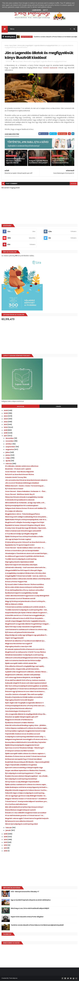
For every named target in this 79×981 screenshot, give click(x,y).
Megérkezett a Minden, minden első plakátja (22, 675)
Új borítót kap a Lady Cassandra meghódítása (23, 627)
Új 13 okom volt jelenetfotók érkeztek (19, 632)
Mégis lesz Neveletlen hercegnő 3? (18, 644)
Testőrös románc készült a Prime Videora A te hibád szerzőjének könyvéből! (51, 37)
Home (6, 45)
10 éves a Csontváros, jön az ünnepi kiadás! (22, 551)
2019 (6, 430)
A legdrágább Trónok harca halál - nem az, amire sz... (26, 576)
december (10, 438)
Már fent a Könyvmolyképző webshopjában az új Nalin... (27, 686)
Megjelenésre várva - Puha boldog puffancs (22, 514)
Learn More (36, 10)
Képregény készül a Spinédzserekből (19, 562)
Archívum (20, 406)
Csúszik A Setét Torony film (16, 477)
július (8, 452)
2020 (6, 427)
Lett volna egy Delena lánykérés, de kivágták (22, 677)
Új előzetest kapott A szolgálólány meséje (21, 593)
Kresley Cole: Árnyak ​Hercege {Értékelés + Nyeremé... (26, 528)
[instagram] (65, 978)
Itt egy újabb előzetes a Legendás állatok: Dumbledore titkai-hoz (60, 161)
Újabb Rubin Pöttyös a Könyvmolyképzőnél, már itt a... (26, 520)
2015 (6, 837)
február (9, 828)
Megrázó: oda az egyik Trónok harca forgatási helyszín (27, 818)
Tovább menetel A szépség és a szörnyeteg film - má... (26, 610)
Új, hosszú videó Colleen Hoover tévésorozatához (24, 584)
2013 (6, 842)
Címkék (58, 406)
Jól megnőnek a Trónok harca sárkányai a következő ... (27, 689)
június (8, 455)
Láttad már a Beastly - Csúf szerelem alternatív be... (25, 567)
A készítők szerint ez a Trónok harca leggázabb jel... (25, 615)
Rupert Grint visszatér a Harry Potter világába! (27, 917)
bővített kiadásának (50, 68)
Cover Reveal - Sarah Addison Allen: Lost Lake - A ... (25, 548)
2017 (6, 436)
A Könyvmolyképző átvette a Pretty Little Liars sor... (25, 706)
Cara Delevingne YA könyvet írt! (17, 711)
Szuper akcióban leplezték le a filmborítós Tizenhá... (25, 770)
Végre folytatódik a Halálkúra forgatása (21, 765)
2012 (6, 845)
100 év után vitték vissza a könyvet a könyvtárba (24, 587)
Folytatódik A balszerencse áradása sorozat (22, 734)
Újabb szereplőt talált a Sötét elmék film (21, 663)
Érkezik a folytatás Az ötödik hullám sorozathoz (24, 697)
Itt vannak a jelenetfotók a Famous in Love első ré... (25, 649)
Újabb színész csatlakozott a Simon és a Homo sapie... (26, 784)
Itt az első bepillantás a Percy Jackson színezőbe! (24, 590)
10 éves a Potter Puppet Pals (16, 582)
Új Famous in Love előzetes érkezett (19, 821)
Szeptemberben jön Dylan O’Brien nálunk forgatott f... (26, 613)
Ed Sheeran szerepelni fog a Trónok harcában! (23, 759)
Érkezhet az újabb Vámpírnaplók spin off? (21, 717)
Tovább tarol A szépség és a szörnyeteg (20, 559)
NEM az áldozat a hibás (14, 604)
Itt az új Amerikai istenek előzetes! (18, 708)
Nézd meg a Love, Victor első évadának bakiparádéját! (30, 908)
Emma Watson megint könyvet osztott (20, 810)
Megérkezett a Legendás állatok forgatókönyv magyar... (27, 624)
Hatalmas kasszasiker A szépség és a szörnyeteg (24, 655)
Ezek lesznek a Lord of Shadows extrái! (20, 598)
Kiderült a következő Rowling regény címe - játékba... (26, 725)
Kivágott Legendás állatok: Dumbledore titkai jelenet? (38, 162)
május (8, 458)
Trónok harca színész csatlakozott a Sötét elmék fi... (25, 607)
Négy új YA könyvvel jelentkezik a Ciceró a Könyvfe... (25, 601)
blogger (73, 183)
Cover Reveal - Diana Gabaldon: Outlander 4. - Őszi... (25, 491)
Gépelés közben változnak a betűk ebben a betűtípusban (27, 579)
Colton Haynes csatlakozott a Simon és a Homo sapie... (26, 728)
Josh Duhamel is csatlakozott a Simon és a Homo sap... (26, 629)
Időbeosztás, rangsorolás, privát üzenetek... (22, 669)
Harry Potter (13, 45)
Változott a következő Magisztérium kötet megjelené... (26, 658)
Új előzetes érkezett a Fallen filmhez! (19, 723)
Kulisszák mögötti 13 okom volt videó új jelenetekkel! (26, 683)
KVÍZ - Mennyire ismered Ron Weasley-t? (25, 892)
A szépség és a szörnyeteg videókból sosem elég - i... (25, 737)
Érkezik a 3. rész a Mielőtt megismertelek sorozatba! (25, 813)
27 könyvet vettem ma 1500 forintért (19, 751)
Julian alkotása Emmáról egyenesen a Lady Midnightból (27, 596)
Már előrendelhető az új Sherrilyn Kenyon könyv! (24, 807)
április (8, 461)
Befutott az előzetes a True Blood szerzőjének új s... (25, 641)
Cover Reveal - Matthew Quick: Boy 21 (19, 494)
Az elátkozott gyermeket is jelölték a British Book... (25, 556)
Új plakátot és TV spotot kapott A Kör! (20, 545)
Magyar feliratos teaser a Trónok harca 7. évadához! (26, 799)
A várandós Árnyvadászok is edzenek (19, 500)
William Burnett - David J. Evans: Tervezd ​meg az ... (25, 486)
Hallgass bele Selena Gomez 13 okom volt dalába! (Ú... (26, 508)
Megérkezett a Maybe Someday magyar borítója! (24, 522)
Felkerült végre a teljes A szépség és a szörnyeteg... (25, 793)
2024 (6, 416)
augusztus (10, 449)
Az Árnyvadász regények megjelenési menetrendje (25, 731)
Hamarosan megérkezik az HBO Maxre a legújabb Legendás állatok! (15, 161)
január (8, 830)
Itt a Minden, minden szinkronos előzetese (21, 466)
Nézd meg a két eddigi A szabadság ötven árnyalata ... (26, 517)
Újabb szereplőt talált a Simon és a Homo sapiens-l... (25, 754)
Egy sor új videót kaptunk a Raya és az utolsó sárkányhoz (31, 900)
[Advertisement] (39, 337)
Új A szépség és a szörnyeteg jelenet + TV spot (23, 773)
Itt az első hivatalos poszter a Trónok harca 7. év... (24, 815)
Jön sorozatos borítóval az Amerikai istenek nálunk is (26, 480)
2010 (6, 851)
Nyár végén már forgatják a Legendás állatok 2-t (24, 703)
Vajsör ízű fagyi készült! (14, 638)
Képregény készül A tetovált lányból (19, 700)
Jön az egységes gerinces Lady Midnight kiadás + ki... (25, 796)
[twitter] (68, 978)
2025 (6, 413)
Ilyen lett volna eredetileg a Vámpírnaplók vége (24, 768)
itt (17, 111)
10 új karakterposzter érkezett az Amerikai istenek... (25, 542)
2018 (6, 433)
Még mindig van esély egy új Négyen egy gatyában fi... (26, 635)
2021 (6, 424)
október (9, 444)
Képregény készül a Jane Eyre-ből (18, 646)
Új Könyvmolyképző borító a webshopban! (21, 505)
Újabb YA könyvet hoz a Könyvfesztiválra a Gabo (24, 536)
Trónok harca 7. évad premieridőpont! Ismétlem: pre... (26, 801)
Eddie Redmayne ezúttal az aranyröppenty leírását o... (26, 787)
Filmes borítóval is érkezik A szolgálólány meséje (24, 497)
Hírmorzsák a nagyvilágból (25, 45)
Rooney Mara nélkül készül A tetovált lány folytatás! (25, 742)
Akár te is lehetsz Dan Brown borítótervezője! (23, 660)
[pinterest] (71, 978)
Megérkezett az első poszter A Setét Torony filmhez (25, 652)
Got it (45, 10)
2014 (6, 840)
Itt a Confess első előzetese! (16, 804)
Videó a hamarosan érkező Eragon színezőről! (23, 531)
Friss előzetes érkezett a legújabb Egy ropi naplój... (25, 666)
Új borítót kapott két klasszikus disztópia (21, 565)
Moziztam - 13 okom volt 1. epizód (18, 469)
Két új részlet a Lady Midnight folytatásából (22, 782)
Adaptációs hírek (17, 36)
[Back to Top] (76, 978)
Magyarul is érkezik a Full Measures (19, 720)
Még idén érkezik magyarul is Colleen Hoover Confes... (26, 790)
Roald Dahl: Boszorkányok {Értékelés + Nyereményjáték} (27, 762)
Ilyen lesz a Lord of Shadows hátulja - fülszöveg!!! (24, 748)
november (10, 441)
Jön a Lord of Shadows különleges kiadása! (22, 483)
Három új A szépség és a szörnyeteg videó (21, 824)
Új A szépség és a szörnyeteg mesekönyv (21, 779)
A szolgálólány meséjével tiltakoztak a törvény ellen (25, 573)
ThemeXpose (13, 978)
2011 (5, 848)
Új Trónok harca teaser (14, 489)
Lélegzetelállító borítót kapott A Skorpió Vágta (23, 570)
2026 (6, 410)
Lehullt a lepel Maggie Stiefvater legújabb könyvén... (25, 621)
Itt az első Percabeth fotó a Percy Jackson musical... (25, 680)
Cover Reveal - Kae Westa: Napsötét (19, 472)
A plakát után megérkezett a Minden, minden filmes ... (26, 672)
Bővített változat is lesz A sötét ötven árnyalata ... (24, 618)
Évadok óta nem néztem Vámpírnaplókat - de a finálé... (27, 776)
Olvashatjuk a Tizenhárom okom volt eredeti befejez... (26, 553)
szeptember (11, 447)
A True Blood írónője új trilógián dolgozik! (21, 534)
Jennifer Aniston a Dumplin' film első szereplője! (24, 694)
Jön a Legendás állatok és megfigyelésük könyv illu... (25, 714)
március (9, 464)
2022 (6, 422)
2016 (6, 834)
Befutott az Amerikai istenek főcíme (19, 474)
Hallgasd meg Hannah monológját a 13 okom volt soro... (26, 739)
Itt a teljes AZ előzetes (13, 511)
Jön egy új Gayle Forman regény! (18, 539)
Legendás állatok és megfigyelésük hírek (46, 45)
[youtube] (73, 978)
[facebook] (62, 978)
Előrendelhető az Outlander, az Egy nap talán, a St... (25, 503)
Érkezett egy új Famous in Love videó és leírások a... (25, 691)
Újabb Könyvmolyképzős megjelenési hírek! (22, 745)
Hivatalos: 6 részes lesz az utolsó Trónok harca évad (25, 756)
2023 (6, 419)
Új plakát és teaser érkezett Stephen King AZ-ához (25, 525)
